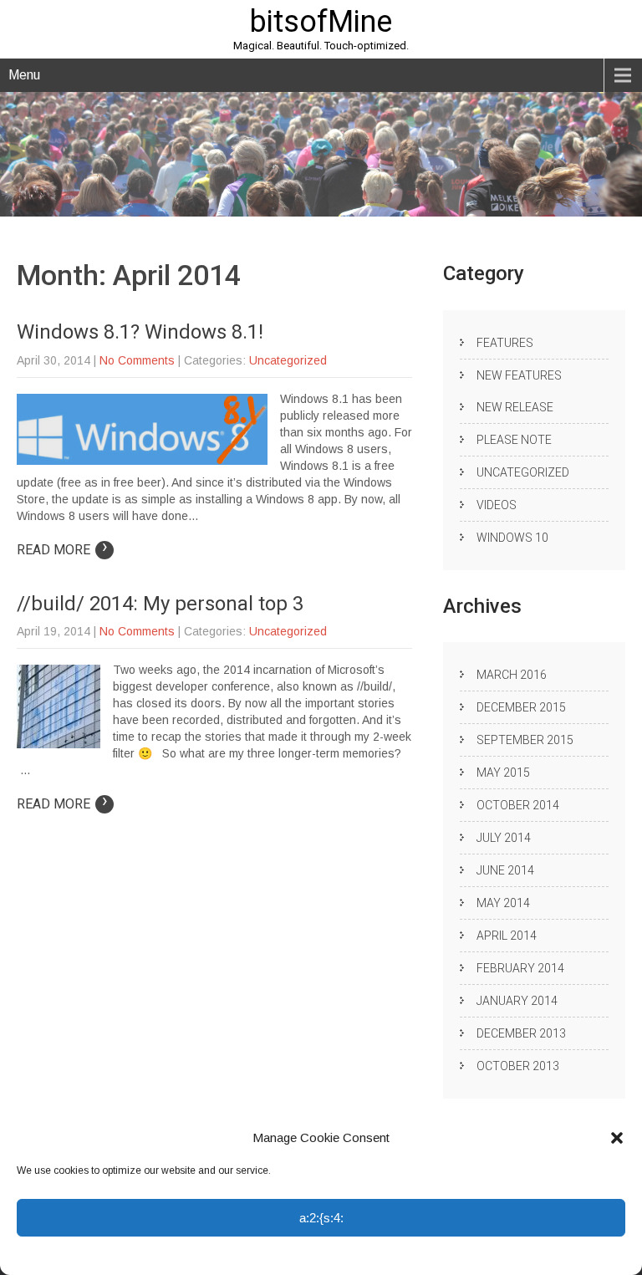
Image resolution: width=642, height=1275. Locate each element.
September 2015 (524, 740)
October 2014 (517, 805)
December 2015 (521, 707)
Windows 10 (512, 537)
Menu (24, 75)
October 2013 (517, 1066)
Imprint (415, 1254)
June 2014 (505, 870)
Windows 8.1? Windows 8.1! (140, 332)
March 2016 (511, 674)
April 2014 (506, 935)
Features (504, 342)
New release (514, 407)
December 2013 (521, 1033)
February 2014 (520, 968)
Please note (514, 439)
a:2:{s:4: (321, 1218)
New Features (519, 375)
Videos (496, 505)
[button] (617, 1138)
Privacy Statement (350, 1254)
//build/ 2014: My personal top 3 (160, 603)
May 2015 (503, 772)
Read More (62, 550)
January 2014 (517, 1000)
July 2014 (503, 837)
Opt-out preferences (256, 1254)
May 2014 (503, 903)
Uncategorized (288, 360)
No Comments (137, 360)
